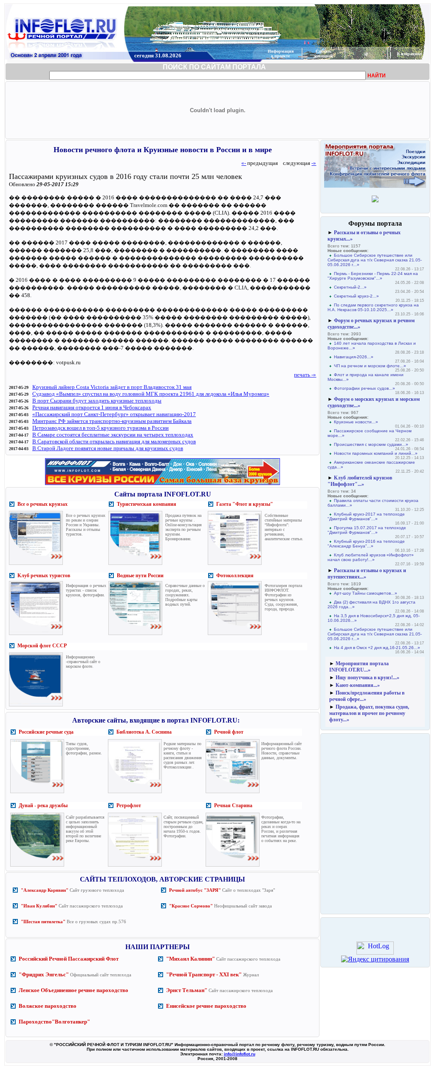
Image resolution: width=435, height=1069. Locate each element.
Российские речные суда (46, 732)
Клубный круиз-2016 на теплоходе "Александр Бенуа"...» (366, 543)
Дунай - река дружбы (43, 805)
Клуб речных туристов (43, 575)
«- (243, 163)
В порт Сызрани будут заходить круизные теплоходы (96, 400)
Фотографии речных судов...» (364, 388)
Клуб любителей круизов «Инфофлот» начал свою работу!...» (371, 557)
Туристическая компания (146, 504)
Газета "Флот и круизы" (244, 504)
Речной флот (228, 732)
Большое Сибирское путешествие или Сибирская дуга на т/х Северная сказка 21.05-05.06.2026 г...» (375, 260)
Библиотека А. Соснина (144, 732)
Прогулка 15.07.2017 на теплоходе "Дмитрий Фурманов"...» (367, 530)
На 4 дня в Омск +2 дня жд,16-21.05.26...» (377, 647)
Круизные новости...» (356, 422)
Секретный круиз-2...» (356, 296)
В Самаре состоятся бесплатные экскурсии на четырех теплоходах (112, 434)
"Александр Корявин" (44, 890)
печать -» (305, 374)
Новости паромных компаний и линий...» (376, 453)
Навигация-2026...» (353, 356)
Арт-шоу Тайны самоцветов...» (365, 593)
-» (313, 163)
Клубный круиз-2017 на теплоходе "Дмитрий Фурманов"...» (366, 516)
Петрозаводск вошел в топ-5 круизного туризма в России (100, 428)
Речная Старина (233, 805)
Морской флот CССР (42, 646)
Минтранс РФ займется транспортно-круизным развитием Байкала (112, 421)
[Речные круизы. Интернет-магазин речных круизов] (162, 484)
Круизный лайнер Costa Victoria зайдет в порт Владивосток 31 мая (112, 387)
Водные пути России (140, 575)
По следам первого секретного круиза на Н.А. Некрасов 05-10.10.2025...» (373, 307)
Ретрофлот (128, 805)
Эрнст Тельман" (186, 990)
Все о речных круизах (42, 504)
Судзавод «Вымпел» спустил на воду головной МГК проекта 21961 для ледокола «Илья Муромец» (150, 394)
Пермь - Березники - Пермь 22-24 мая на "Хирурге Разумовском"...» (373, 276)
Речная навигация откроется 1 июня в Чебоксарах (91, 407)
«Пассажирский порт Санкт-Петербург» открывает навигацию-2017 (114, 414)
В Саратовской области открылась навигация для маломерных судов (114, 441)
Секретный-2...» (350, 287)
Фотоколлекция (235, 575)
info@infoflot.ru (239, 1054)
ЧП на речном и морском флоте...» (370, 365)
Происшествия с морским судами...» (371, 444)
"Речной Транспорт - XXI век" (204, 974)
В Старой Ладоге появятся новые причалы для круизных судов (107, 448)
